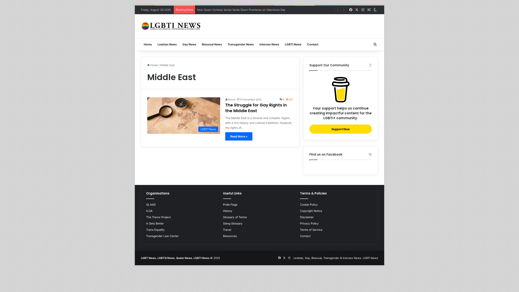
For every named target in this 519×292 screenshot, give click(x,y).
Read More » (238, 136)
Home (148, 44)
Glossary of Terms (235, 217)
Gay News (189, 44)
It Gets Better (155, 223)
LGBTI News (293, 44)
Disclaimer (307, 217)
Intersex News (269, 44)
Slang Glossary (232, 223)
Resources (230, 236)
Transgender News (241, 44)
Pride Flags (230, 204)
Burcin (232, 99)
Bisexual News (212, 44)
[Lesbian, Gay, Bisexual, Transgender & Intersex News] (171, 26)
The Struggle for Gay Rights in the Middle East (256, 108)
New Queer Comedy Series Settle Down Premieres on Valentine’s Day (241, 9)
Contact (312, 44)
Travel (227, 229)
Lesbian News (167, 44)
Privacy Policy (309, 223)
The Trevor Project (158, 217)
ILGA (149, 211)
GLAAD (151, 204)
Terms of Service (311, 229)
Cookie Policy (309, 204)
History (227, 211)
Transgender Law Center (162, 236)
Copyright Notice (311, 211)
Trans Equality (155, 229)
